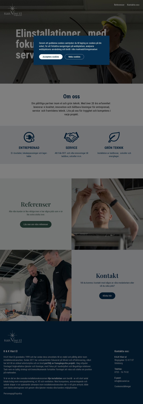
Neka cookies (74, 56)
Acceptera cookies (51, 56)
